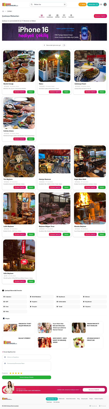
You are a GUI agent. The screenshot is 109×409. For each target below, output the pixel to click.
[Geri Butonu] (32, 66)
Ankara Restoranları (71, 398)
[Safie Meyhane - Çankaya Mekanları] (19, 261)
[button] (48, 4)
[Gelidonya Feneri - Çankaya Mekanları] (90, 71)
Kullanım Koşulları (99, 398)
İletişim (31, 91)
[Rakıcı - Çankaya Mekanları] (54, 71)
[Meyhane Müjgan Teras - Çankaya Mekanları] (54, 214)
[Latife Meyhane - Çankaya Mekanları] (19, 214)
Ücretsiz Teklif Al (19, 92)
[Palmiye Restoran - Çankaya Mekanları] (54, 167)
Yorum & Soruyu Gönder (26, 377)
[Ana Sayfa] (10, 4)
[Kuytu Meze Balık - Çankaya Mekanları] (90, 167)
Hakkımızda (61, 398)
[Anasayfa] (3, 11)
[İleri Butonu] (5, 66)
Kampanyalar (84, 398)
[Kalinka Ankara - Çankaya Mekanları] (19, 119)
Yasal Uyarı (49, 402)
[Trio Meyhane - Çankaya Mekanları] (19, 167)
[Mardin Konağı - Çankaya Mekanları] (19, 71)
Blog (78, 398)
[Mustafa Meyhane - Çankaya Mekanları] (90, 214)
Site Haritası (57, 402)
